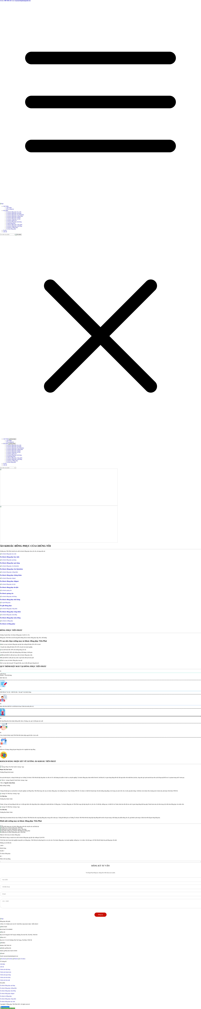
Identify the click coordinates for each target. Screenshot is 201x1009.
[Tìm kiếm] (18, 234)
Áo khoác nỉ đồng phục (12, 227)
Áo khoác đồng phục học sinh (13, 212)
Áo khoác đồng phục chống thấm (14, 216)
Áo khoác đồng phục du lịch (13, 219)
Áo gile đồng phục (11, 223)
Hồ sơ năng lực (10, 209)
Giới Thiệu (6, 206)
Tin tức (5, 230)
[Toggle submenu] (12, 439)
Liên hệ (5, 231)
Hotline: (5, 0)
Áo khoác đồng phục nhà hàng (14, 221)
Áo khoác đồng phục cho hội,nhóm (15, 214)
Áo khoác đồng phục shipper (13, 217)
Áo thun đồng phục (11, 229)
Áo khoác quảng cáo (11, 220)
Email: (21, 0)
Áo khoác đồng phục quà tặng (13, 213)
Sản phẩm (5, 210)
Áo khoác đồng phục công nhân (14, 224)
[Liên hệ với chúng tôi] (59, 505)
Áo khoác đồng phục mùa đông (14, 226)
